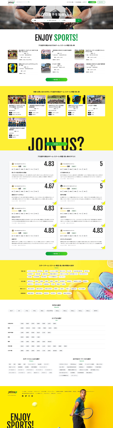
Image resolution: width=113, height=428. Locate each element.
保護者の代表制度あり (67, 293)
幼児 (19, 310)
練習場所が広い (30, 284)
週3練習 (46, 281)
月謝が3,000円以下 (31, 288)
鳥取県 (33, 346)
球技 (10, 364)
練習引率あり (46, 293)
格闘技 (19, 364)
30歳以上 (65, 310)
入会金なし (62, 288)
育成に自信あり (44, 276)
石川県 (43, 332)
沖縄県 (61, 350)
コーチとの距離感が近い (53, 276)
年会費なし (56, 288)
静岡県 (27, 337)
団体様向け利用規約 (68, 391)
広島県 (27, 346)
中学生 (34, 310)
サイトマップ (59, 393)
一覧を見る (55, 79)
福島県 (54, 323)
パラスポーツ (44, 372)
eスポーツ (29, 372)
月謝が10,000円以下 (48, 288)
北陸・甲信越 (89, 67)
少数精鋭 (46, 271)
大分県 (43, 350)
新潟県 (33, 332)
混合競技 (27, 367)
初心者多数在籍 (36, 276)
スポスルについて (37, 391)
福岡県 (22, 350)
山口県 (43, 346)
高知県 (65, 346)
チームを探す (24, 391)
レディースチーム (62, 276)
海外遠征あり (69, 281)
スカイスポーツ (21, 369)
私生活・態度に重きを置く (78, 271)
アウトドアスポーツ (30, 369)
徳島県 (54, 346)
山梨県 (22, 332)
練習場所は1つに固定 (77, 281)
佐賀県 (27, 350)
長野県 (27, 332)
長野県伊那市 (95, 67)
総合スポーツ (36, 372)
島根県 (38, 346)
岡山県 (22, 346)
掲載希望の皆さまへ (81, 391)
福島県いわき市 (62, 67)
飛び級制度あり (30, 273)
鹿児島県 (55, 350)
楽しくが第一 (69, 271)
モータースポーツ (39, 369)
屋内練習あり (85, 281)
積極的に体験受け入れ (54, 273)
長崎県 (33, 350)
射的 (24, 364)
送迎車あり (59, 293)
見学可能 (53, 284)
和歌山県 (49, 341)
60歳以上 (88, 310)
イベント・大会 (70, 2)
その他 (50, 372)
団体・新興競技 (34, 367)
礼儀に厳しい (86, 271)
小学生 (26, 310)
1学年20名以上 (39, 271)
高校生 (42, 310)
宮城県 (38, 323)
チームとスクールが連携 (54, 271)
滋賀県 (38, 341)
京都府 (33, 341)
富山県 (38, 332)
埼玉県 (33, 328)
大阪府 (22, 341)
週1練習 (56, 281)
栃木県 (50, 328)
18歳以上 (57, 310)
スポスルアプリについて (90, 391)
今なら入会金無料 (82, 288)
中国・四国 (22, 68)
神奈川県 (28, 328)
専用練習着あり (46, 284)
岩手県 (33, 323)
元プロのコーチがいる (31, 271)
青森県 (27, 323)
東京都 (22, 328)
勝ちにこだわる (62, 271)
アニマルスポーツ (48, 369)
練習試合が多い (30, 281)
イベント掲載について (38, 393)
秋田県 (43, 323)
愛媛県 (60, 346)
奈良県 (43, 341)
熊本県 (38, 350)
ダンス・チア (46, 364)
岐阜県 (22, 337)
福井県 (49, 332)
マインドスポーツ (22, 372)
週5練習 (36, 281)
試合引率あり (53, 293)
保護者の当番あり (31, 293)
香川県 (49, 346)
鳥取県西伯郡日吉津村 (29, 68)
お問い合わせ (53, 393)
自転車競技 (20, 367)
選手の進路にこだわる (74, 273)
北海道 (22, 323)
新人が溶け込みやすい (83, 273)
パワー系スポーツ (12, 369)
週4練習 (41, 281)
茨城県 (44, 328)
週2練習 (51, 281)
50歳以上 (80, 310)
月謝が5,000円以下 (39, 288)
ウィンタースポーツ (43, 367)
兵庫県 (27, 341)
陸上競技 (39, 364)
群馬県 (55, 328)
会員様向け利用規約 (59, 391)
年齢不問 (95, 310)
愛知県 (33, 337)
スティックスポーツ (12, 372)
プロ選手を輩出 (37, 273)
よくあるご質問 (43, 391)
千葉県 (39, 328)
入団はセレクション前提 (64, 273)
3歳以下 (11, 310)
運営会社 (74, 391)
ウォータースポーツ (31, 364)
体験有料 (63, 284)
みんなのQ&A (78, 2)
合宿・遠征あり (62, 281)
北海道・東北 (55, 67)
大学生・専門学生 (50, 310)
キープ (85, 2)
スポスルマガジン (47, 393)
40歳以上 (72, 310)
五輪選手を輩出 (45, 273)
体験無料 (58, 284)
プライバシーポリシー (51, 391)
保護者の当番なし (39, 293)
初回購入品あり (74, 288)
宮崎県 (49, 350)
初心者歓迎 (30, 276)
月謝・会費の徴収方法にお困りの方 (28, 393)
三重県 (38, 337)
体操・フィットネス (12, 367)
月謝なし (67, 288)
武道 (14, 364)
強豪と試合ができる (38, 284)
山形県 (49, 323)
